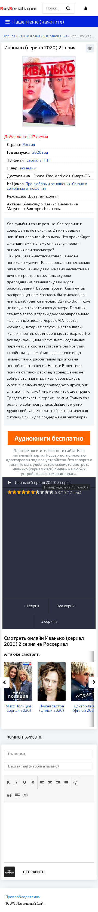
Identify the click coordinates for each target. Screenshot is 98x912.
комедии (28, 168)
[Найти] (68, 8)
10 (51, 492)
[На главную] (19, 8)
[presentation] (8, 782)
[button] (8, 782)
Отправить (33, 872)
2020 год (40, 152)
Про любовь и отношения (48, 183)
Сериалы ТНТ (38, 160)
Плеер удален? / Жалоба (66, 487)
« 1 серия (31, 605)
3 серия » (49, 621)
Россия (29, 144)
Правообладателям (23, 896)
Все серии (66, 605)
